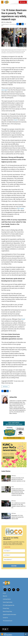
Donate (23, 2)
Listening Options (7, 599)
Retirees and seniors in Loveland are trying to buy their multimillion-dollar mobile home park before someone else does (17, 492)
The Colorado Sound (7, 620)
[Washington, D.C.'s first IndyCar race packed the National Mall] (6, 516)
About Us (5, 596)
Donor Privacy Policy (7, 611)
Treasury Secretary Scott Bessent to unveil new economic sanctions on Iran (18, 479)
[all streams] (26, 634)
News (12, 486)
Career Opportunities (7, 602)
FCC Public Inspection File (8, 605)
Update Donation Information (9, 614)
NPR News (5, 386)
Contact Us (5, 617)
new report (4, 90)
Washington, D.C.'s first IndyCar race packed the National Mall (17, 517)
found (15, 120)
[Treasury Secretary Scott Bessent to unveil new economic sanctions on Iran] (6, 478)
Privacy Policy (6, 608)
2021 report (20, 208)
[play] (2, 634)
